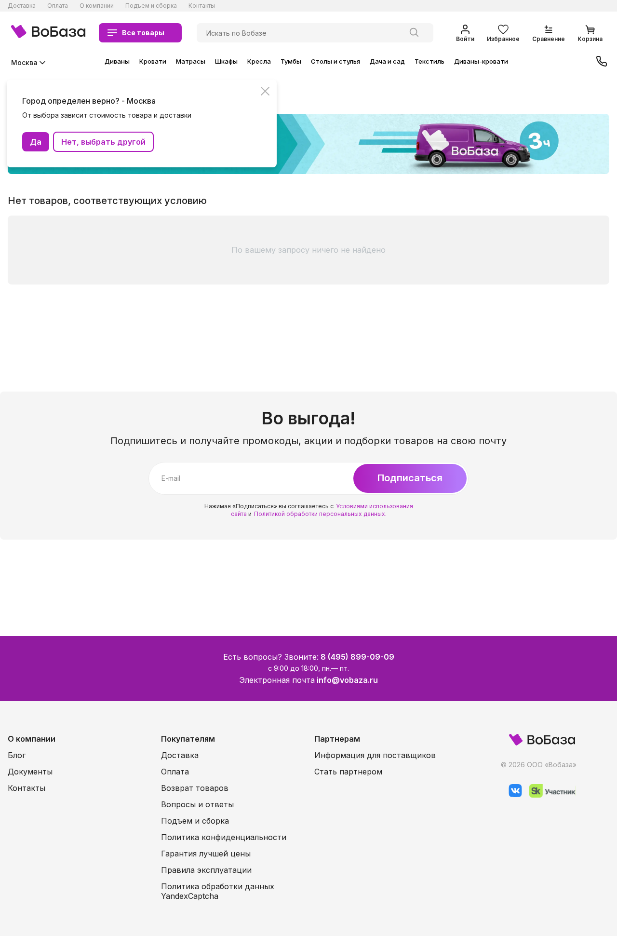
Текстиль (429, 61)
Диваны (117, 61)
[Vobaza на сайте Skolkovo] (549, 795)
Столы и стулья (335, 61)
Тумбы (291, 61)
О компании (97, 5)
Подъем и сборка (151, 5)
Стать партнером (348, 771)
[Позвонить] (601, 62)
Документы (30, 771)
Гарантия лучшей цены (206, 853)
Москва (24, 62)
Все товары (143, 32)
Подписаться (410, 478)
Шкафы (226, 61)
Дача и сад (387, 61)
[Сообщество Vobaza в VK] (511, 795)
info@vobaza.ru (347, 680)
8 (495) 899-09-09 (357, 657)
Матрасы (190, 61)
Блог (17, 755)
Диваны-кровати (481, 61)
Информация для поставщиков (375, 755)
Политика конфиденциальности (223, 837)
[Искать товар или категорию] (414, 32)
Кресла (259, 61)
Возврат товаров (194, 788)
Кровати (152, 61)
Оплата (57, 5)
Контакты (201, 5)
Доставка (22, 5)
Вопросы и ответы (197, 804)
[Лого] (48, 33)
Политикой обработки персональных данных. (320, 513)
